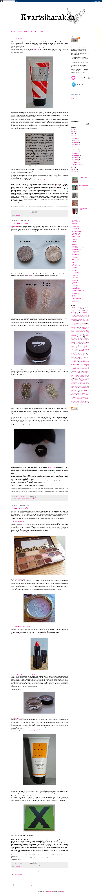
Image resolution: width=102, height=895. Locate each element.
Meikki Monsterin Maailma (77, 256)
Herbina (72, 342)
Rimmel (86, 384)
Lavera (85, 357)
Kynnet (79, 357)
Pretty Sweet (75, 277)
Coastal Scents (74, 319)
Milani (88, 369)
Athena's (73, 313)
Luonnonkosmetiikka (84, 361)
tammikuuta (76, 159)
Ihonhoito (73, 347)
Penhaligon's (73, 382)
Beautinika (74, 223)
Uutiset (85, 397)
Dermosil (84, 323)
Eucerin (72, 331)
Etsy (86, 330)
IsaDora (83, 350)
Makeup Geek (14, 226)
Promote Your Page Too (75, 94)
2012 (73, 171)
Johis (81, 38)
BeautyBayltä (26, 532)
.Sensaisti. (74, 220)
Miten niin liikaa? (75, 259)
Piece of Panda (75, 270)
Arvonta (84, 310)
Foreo (80, 335)
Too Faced (42, 865)
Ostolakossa (74, 267)
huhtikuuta (75, 153)
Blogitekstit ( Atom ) (18, 874)
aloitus (86, 307)
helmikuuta (75, 157)
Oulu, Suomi (17, 215)
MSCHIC (81, 372)
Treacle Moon (80, 394)
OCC (81, 376)
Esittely (73, 330)
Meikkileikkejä (75, 257)
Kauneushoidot (74, 354)
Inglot (76, 350)
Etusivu (13, 31)
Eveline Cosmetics (80, 331)
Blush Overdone (75, 225)
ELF (88, 327)
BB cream (79, 313)
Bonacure (86, 315)
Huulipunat (73, 345)
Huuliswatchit (82, 345)
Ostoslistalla (26, 31)
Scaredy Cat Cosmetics (76, 386)
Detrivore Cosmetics (74, 324)
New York (77, 375)
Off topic (87, 376)
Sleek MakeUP (85, 388)
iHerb (14, 202)
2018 (73, 131)
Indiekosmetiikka (85, 349)
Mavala (72, 367)
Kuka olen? (19, 31)
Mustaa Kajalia (75, 261)
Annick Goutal (86, 308)
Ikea (80, 347)
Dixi (73, 230)
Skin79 (78, 388)
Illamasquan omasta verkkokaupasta (27, 634)
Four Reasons (86, 335)
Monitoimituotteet (86, 371)
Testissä (83, 393)
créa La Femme (75, 300)
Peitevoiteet (84, 380)
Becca (72, 315)
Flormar (81, 334)
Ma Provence (80, 363)
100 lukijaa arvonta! (83, 177)
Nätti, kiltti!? (74, 264)
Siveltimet (73, 388)
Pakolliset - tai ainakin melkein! (79, 269)
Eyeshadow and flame (77, 231)
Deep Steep (36, 49)
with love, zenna (75, 301)
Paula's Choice (74, 380)
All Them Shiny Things (77, 221)
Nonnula (74, 262)
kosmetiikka (74, 356)
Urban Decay (76, 397)
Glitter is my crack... (76, 238)
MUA (85, 372)
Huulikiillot (84, 343)
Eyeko (78, 332)
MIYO (79, 371)
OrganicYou (36, 730)
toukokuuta (75, 151)
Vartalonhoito (79, 398)
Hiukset (78, 342)
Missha (74, 371)
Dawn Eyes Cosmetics (84, 320)
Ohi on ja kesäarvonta (83, 185)
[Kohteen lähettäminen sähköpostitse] (31, 212)
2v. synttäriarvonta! (83, 193)
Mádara (86, 363)
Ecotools (84, 327)
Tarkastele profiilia (82, 40)
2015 (73, 137)
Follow (72, 98)
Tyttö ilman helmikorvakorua (78, 290)
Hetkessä (74, 241)
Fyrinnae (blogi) (75, 234)
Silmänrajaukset (84, 387)
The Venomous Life (76, 288)
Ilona (33, 275)
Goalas (85, 338)
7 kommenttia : (26, 863)
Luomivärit (23, 498)
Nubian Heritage (84, 375)
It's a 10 (79, 352)
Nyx (72, 376)
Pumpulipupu (75, 280)
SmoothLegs (73, 390)
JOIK (83, 352)
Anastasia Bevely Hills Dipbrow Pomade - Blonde (23, 674)
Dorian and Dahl (83, 324)
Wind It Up (74, 296)
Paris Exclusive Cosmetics (81, 379)
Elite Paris (76, 328)
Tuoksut (75, 395)
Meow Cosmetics (81, 369)
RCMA (84, 383)
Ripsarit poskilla (75, 282)
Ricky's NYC (80, 384)
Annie (29, 275)
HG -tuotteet (41, 31)
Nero (72, 375)
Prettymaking (75, 279)
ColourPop (81, 319)
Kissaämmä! (74, 246)
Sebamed (85, 386)
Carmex (87, 316)
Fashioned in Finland (76, 233)
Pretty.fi (79, 383)
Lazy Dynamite (75, 252)
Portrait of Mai (75, 274)
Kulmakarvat (84, 356)
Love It (88, 358)
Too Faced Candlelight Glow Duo (20, 579)
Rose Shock (74, 283)
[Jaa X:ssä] (34, 212)
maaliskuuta (76, 155)
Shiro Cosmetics (74, 387)
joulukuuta (75, 138)
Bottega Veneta (74, 316)
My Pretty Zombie (83, 373)
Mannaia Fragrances (77, 365)
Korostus (85, 354)
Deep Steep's (56, 185)
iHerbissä (22, 180)
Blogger (62, 891)
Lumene (85, 360)
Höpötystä (79, 346)
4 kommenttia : (26, 211)
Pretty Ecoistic (75, 275)
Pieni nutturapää (75, 272)
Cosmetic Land (75, 228)
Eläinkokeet (83, 328)
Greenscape (84, 339)
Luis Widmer (77, 360)
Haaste (78, 341)
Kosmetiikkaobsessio (76, 249)
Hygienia (73, 346)
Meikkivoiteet (85, 368)
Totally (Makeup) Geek (20, 223)
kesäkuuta (75, 149)
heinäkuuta (76, 148)
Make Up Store (75, 364)
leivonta (72, 358)
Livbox (77, 358)
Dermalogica (76, 323)
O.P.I (76, 376)
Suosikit (37, 865)
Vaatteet (73, 398)
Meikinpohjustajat (86, 367)
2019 (73, 129)
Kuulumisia (73, 357)
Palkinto (81, 378)
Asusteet (85, 312)
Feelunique (29, 730)
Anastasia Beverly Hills (21, 865)
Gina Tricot (80, 338)
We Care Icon (77, 402)
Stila (79, 390)
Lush (74, 363)
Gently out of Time (76, 236)
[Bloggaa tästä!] (33, 212)
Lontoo (82, 358)
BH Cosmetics (79, 315)
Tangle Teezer (76, 393)
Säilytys (80, 391)
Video (78, 401)
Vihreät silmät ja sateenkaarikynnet (79, 292)
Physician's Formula (83, 382)
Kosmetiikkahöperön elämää (78, 247)
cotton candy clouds (76, 298)
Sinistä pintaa (75, 285)
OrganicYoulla (43, 180)
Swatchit (33, 498)
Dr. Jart (80, 325)
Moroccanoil (75, 372)
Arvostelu (18, 213)
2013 (73, 169)
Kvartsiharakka (74, 91)
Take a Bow (87, 391)
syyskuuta (75, 144)
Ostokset (76, 378)
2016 (73, 135)
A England (73, 307)
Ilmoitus (76, 349)
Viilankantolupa (75, 293)
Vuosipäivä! (81, 200)
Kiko (80, 354)
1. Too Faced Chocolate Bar (17, 521)
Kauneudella (83, 353)
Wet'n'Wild (84, 402)
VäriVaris (74, 295)
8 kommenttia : (26, 496)
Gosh (78, 339)
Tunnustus (87, 394)
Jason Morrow (50, 891)
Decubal (74, 321)
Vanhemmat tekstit (63, 871)
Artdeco (76, 310)
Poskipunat (73, 383)
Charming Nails (75, 226)
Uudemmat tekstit (15, 871)
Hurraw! (77, 343)
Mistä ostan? (33, 31)
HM (84, 342)
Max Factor (78, 367)
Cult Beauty (32, 688)
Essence (81, 330)
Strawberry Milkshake (76, 287)
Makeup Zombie (75, 254)
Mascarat (85, 365)
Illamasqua (33, 865)
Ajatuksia (80, 307)
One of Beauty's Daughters (78, 265)
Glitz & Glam (74, 239)
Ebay (78, 327)
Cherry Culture (84, 317)
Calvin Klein (81, 316)
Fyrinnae (79, 337)
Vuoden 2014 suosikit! (19, 508)
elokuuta (75, 146)
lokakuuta (75, 142)
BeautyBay (25, 688)
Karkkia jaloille (16, 39)
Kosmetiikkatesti (75, 251)
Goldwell (73, 339)
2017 (73, 133)
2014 (73, 167)
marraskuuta (76, 140)
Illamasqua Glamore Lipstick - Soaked (21, 626)
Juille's (73, 243)
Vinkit (82, 401)
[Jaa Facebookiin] (36, 212)
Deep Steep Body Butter (18, 718)
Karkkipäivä (74, 244)
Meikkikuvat (76, 368)
